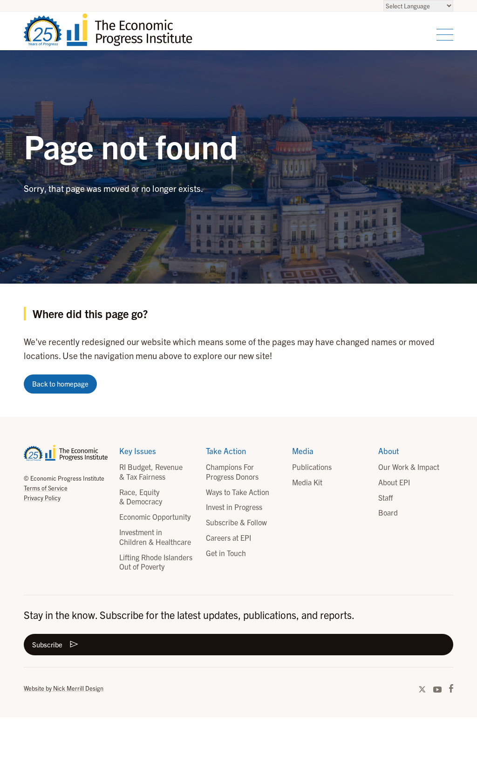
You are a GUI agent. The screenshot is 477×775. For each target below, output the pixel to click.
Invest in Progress (234, 506)
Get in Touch (226, 552)
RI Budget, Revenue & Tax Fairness (151, 471)
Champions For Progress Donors (232, 471)
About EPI (394, 482)
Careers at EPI (228, 537)
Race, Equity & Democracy (140, 496)
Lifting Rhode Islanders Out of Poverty (155, 561)
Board (388, 512)
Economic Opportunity (155, 516)
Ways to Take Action (237, 491)
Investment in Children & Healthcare (155, 536)
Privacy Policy (42, 498)
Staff (385, 497)
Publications (312, 466)
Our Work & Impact (408, 466)
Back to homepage (60, 383)
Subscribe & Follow (236, 522)
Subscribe (47, 644)
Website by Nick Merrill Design (63, 688)
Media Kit (307, 482)
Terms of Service (46, 488)
